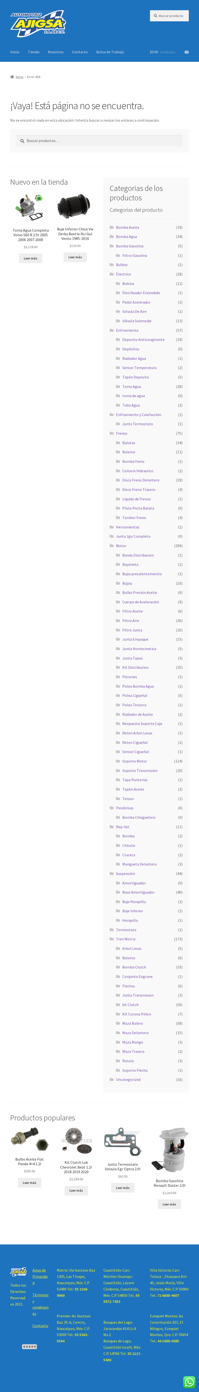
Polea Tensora (134, 704)
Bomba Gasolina (129, 246)
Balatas (128, 442)
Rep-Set (123, 826)
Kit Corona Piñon (136, 1014)
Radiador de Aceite (137, 714)
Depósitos (130, 348)
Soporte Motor (134, 761)
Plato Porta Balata (138, 508)
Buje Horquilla (134, 901)
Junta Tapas (132, 658)
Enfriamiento (127, 330)
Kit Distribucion (135, 667)
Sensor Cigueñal (135, 751)
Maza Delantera (135, 1032)
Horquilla (130, 920)
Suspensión (125, 873)
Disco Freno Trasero (138, 489)
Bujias (127, 583)
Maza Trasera (133, 1051)
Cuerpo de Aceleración (140, 601)
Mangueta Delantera (139, 864)
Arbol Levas (131, 948)
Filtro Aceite (132, 611)
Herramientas (127, 527)
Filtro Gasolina (134, 255)
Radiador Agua (134, 358)
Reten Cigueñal (135, 742)
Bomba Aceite (127, 227)
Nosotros (56, 51)
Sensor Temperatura (139, 367)
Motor (121, 545)
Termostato (126, 929)
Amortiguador (134, 883)
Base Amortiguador (138, 892)
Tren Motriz (126, 938)
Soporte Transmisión (140, 770)
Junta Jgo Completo (133, 536)
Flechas (128, 985)
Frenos (121, 433)
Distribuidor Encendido (141, 292)
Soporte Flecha (135, 1070)
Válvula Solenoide (136, 320)
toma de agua (133, 395)
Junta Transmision (138, 995)
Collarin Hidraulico (137, 470)
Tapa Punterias (135, 779)
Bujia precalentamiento (142, 573)
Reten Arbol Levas (137, 733)
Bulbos (122, 264)
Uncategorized (128, 1079)
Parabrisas (124, 807)
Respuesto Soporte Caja (142, 723)
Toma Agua (131, 386)
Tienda (33, 51)
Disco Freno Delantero (140, 480)
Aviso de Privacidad (40, 1276)
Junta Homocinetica (139, 648)
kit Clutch (130, 1004)
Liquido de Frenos (136, 498)
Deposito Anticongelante (143, 339)
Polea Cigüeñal (134, 695)
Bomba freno (133, 461)
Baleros (128, 451)
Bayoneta (130, 564)
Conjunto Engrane (137, 976)
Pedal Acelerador (136, 302)
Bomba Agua (126, 236)
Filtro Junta (132, 630)
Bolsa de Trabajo (110, 51)
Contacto (80, 51)
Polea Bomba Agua (138, 686)
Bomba (128, 836)
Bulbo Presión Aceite (139, 592)
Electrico (123, 274)
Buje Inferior (132, 910)
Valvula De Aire (134, 311)
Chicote (128, 845)
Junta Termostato (137, 423)
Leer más (30, 258)
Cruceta (128, 854)
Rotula (128, 1060)
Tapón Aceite (133, 789)
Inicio (14, 51)
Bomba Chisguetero (139, 817)
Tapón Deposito (135, 377)
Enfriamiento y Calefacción (138, 414)
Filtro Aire (130, 620)
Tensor (128, 798)
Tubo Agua (131, 405)
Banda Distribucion (138, 555)
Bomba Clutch (134, 967)
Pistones (129, 676)
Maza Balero (132, 1023)
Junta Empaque (135, 639)
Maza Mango (132, 1042)
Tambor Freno (134, 517)
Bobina (128, 283)
